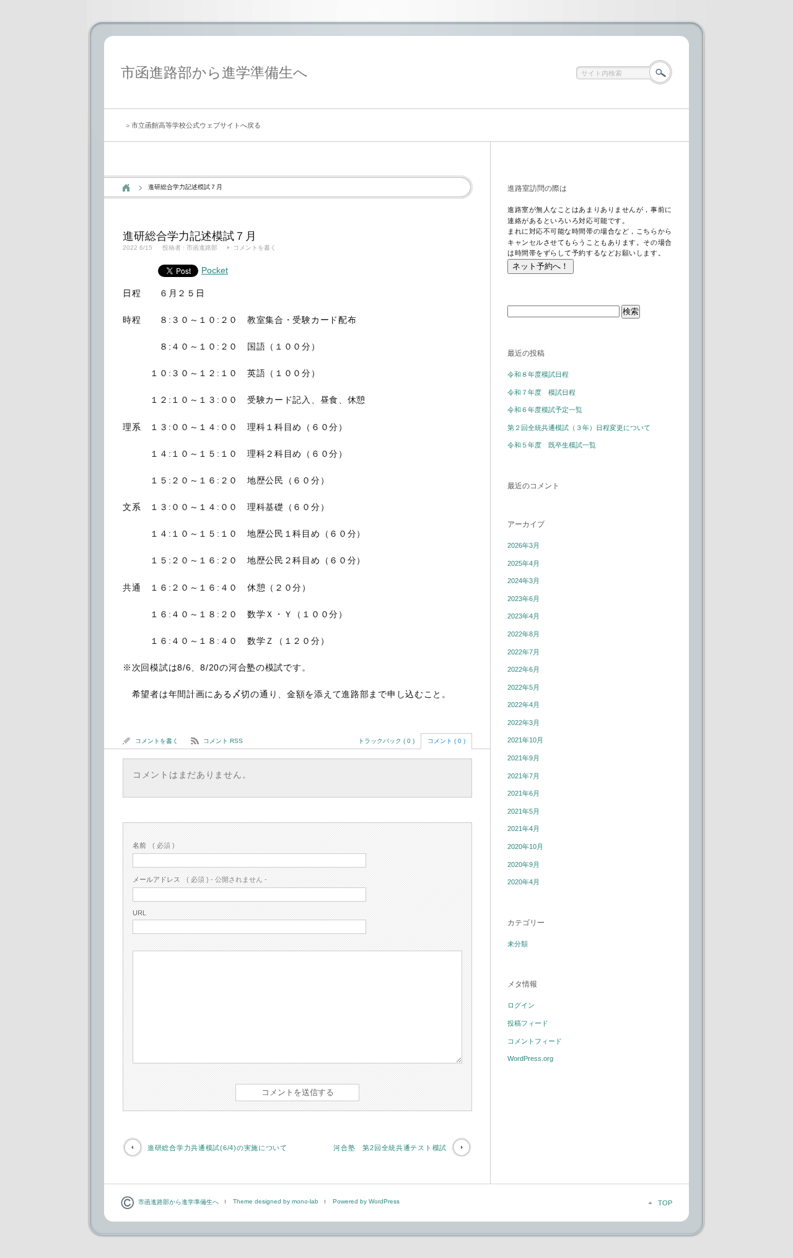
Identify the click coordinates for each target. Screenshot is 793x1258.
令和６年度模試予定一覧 (544, 409)
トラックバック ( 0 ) (386, 740)
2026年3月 (523, 545)
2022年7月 (523, 652)
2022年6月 (523, 669)
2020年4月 (523, 882)
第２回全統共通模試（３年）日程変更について (579, 427)
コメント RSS (223, 740)
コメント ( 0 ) (446, 740)
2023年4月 (523, 616)
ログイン (521, 1005)
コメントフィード (534, 1041)
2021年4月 (523, 828)
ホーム (126, 187)
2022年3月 (523, 722)
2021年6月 (523, 793)
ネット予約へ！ (540, 266)
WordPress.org (530, 1058)
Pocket (214, 270)
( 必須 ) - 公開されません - (200, 879)
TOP (665, 1203)
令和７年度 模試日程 (541, 392)
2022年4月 (523, 704)
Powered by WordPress (366, 1201)
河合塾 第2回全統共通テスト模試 (390, 1147)
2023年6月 (523, 598)
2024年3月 (523, 580)
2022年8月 (523, 634)
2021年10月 (525, 740)
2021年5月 (523, 811)
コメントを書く (254, 247)
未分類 (517, 944)
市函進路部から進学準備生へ (214, 73)
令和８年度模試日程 (538, 374)
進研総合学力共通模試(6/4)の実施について (217, 1147)
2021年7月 (523, 776)
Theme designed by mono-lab (275, 1201)
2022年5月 (523, 687)
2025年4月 (523, 563)
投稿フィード (527, 1023)
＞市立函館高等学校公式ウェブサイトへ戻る (193, 125)
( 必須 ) (154, 845)
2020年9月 (523, 864)
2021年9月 (523, 758)
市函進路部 (201, 247)
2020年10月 (525, 846)
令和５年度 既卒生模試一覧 (551, 445)
